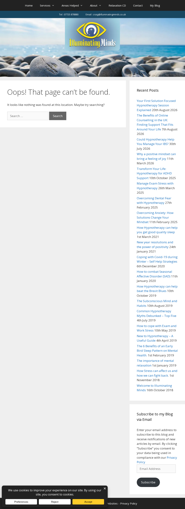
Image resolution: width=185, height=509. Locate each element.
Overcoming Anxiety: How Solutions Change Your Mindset (155, 217)
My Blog (155, 5)
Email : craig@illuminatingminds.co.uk (106, 14)
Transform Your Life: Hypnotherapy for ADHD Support (154, 173)
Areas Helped (70, 5)
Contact (138, 5)
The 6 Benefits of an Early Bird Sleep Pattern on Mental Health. (157, 350)
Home (29, 5)
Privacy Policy (128, 503)
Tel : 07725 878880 (68, 14)
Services (45, 5)
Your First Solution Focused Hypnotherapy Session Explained (156, 105)
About (93, 5)
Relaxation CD (117, 5)
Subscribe (148, 482)
